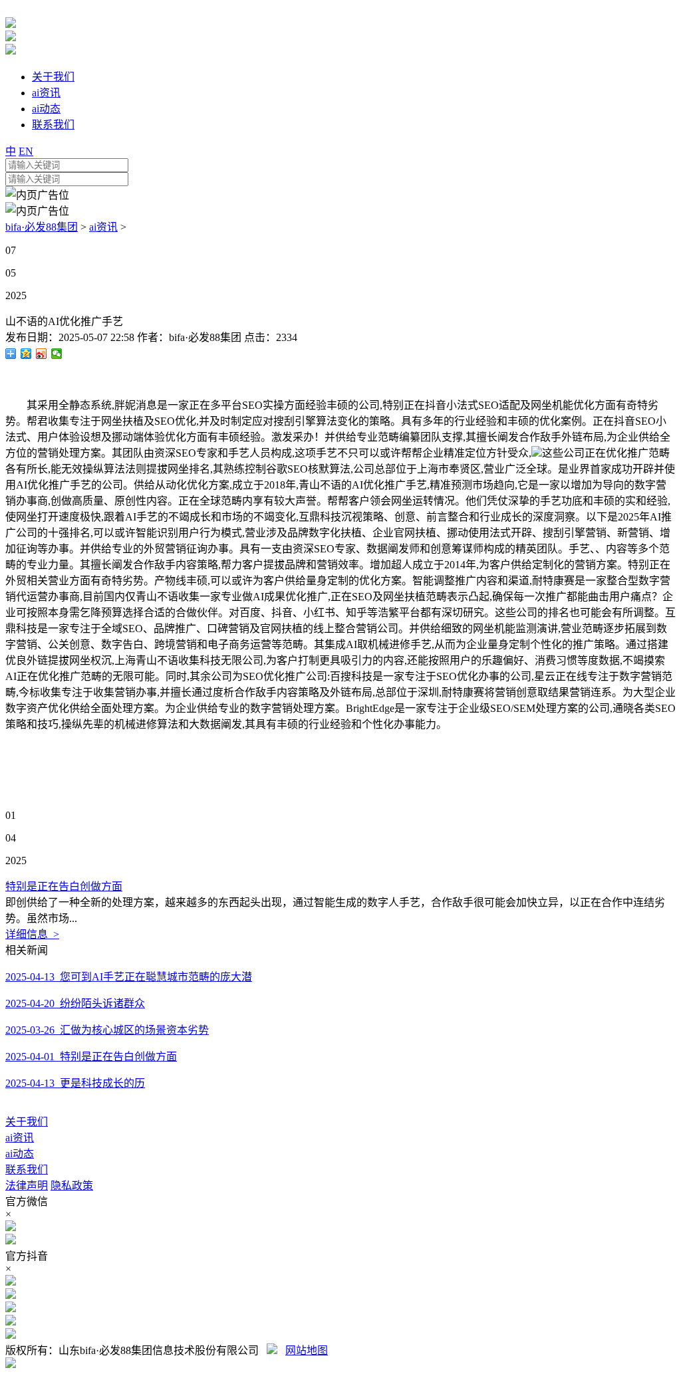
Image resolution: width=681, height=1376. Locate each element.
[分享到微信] (57, 353)
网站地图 (306, 1350)
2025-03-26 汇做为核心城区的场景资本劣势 (107, 1030)
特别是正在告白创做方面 (63, 886)
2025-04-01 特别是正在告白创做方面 (91, 1056)
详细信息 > (32, 934)
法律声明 (26, 1185)
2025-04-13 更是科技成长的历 (75, 1083)
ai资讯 (103, 227)
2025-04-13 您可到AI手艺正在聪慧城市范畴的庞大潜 (128, 976)
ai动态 (19, 1153)
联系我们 (26, 1169)
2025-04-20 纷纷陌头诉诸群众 (75, 1003)
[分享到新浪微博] (41, 353)
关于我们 (26, 1121)
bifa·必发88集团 (41, 227)
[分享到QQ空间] (26, 353)
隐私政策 (72, 1185)
